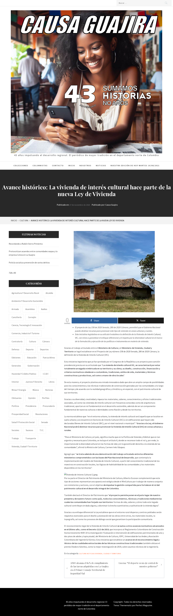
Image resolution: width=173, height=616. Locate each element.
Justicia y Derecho (34, 381)
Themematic (126, 605)
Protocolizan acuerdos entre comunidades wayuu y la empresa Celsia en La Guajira (33, 253)
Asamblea (30, 309)
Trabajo (15, 438)
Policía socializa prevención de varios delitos (29, 262)
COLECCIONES (21, 165)
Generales (16, 365)
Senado (44, 422)
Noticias (91, 554)
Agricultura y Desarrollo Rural (25, 293)
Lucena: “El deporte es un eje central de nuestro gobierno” (138, 565)
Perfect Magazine (144, 605)
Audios (44, 309)
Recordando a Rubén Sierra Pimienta (26, 243)
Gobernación (33, 365)
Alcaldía (49, 293)
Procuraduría (49, 406)
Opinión (32, 398)
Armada (15, 309)
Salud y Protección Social (23, 422)
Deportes (44, 349)
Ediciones (16, 357)
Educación (31, 357)
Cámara (46, 341)
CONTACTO (58, 165)
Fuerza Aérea (49, 357)
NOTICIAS (101, 165)
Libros (51, 381)
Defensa (15, 349)
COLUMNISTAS (40, 165)
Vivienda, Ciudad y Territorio (108, 554)
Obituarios (16, 398)
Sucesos (29, 430)
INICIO (71, 165)
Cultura (82, 554)
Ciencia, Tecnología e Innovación (27, 325)
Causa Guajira (111, 204)
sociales (15, 430)
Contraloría (17, 341)
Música (36, 390)
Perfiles (45, 398)
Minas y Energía (19, 390)
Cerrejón (32, 317)
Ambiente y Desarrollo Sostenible (27, 301)
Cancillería (16, 317)
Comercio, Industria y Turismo (25, 333)
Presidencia (31, 406)
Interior (15, 381)
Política (15, 406)
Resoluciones (41, 414)
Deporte (30, 349)
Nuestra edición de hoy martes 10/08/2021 (135, 165)
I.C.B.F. (46, 373)
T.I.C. (42, 430)
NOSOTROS (85, 165)
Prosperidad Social (20, 414)
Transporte (30, 438)
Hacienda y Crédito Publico (24, 373)
